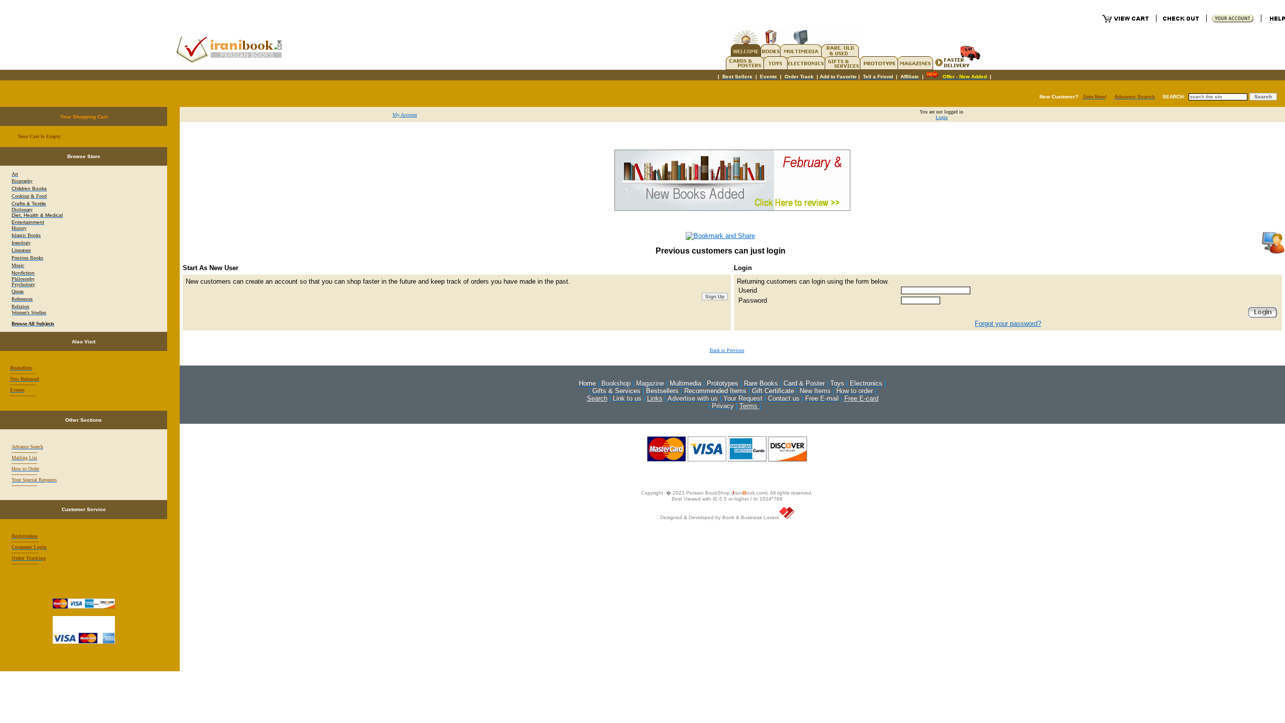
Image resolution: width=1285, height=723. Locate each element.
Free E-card (861, 398)
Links (655, 398)
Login (942, 117)
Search (597, 398)
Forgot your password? (1008, 323)
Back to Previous (727, 350)
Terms (749, 406)
